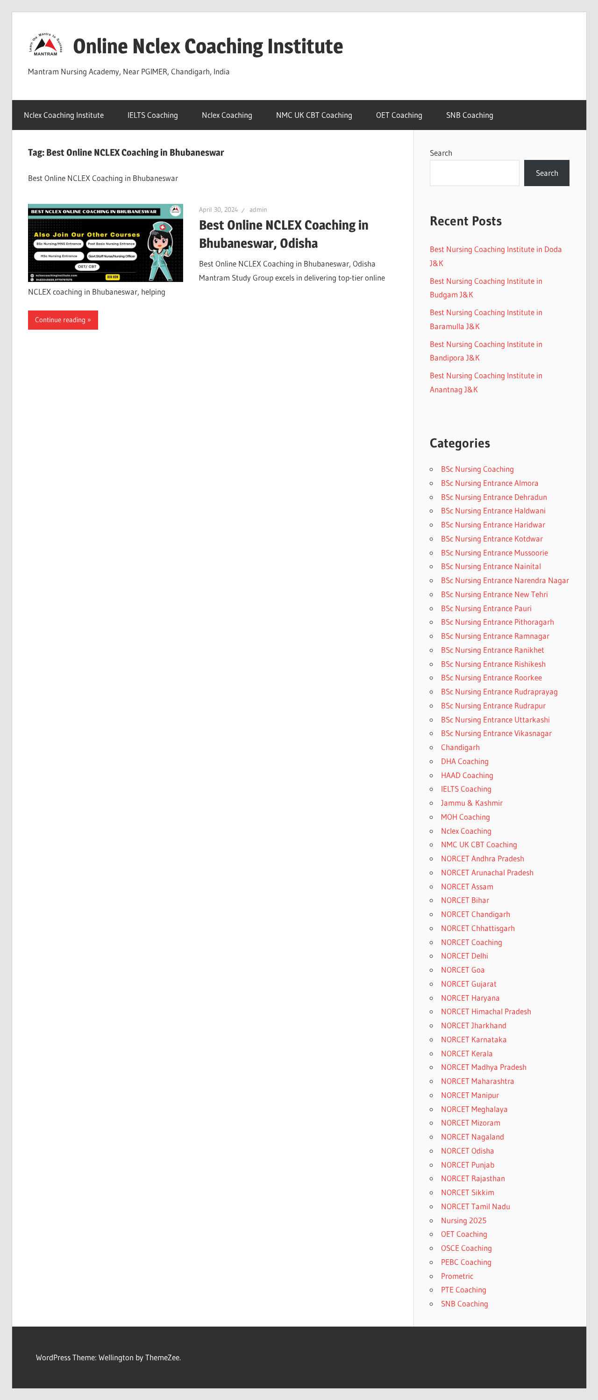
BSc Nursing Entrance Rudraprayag (499, 691)
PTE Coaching (463, 1289)
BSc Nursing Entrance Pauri (486, 608)
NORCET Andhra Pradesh (482, 858)
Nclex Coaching (227, 115)
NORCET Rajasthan (473, 1178)
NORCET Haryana (470, 998)
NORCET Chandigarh (475, 914)
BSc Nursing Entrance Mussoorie (494, 552)
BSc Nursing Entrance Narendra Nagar (505, 580)
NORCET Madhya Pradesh (484, 1067)
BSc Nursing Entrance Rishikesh (493, 664)
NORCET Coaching (471, 942)
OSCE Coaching (466, 1248)
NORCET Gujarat (469, 984)
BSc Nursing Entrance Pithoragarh (497, 622)
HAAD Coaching (467, 775)
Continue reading (60, 319)
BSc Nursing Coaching (477, 469)
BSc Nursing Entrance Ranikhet (492, 650)
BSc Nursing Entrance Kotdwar (492, 538)
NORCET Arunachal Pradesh (487, 872)
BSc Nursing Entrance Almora (490, 483)
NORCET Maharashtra (477, 1081)
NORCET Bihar (465, 900)
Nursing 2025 (463, 1220)
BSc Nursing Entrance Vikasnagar (496, 733)
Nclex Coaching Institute (64, 115)
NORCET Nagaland (472, 1136)
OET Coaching (399, 115)
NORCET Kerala (467, 1053)
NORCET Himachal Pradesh (486, 1011)
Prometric (457, 1276)
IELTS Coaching (153, 115)
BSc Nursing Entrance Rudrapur (493, 705)
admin (258, 209)
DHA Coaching (465, 761)
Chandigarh (460, 747)
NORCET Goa (463, 969)
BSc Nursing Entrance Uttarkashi (495, 719)
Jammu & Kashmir (472, 803)
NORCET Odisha (467, 1150)
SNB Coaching (469, 115)
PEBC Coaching (466, 1262)
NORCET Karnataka (474, 1039)
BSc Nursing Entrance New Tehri (494, 594)
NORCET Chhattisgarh (478, 928)
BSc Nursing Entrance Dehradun (494, 497)
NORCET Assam (467, 886)
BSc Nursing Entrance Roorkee (491, 677)
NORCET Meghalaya (474, 1109)
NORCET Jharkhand (473, 1025)
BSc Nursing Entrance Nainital (491, 566)
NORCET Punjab (467, 1164)
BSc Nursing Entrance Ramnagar (495, 636)
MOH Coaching (465, 817)
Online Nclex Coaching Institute (208, 45)
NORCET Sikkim (467, 1192)
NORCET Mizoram (470, 1122)
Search (441, 153)
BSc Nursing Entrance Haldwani (493, 510)
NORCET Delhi (464, 955)
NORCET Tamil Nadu (475, 1206)
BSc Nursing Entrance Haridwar (493, 524)
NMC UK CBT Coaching (314, 115)
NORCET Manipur (470, 1095)
